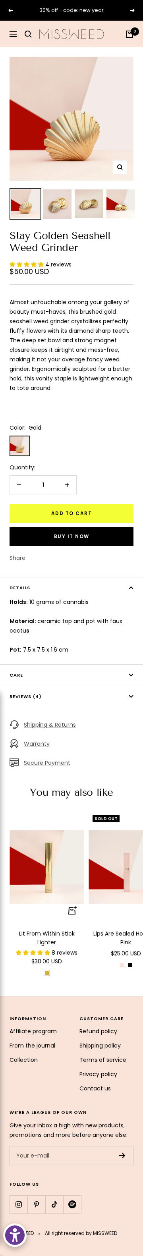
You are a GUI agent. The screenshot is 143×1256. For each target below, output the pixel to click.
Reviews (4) (26, 696)
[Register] (122, 1155)
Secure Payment (47, 763)
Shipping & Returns (50, 725)
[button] (27, 264)
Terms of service (102, 1060)
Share (17, 558)
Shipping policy (100, 1046)
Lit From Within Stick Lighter (47, 938)
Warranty (37, 744)
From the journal (32, 1046)
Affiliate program (33, 1031)
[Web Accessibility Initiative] (15, 1235)
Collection (24, 1060)
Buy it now (71, 536)
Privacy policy (98, 1074)
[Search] (28, 34)
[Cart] (129, 34)
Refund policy (98, 1031)
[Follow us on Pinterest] (36, 1204)
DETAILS (20, 588)
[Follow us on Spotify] (72, 1204)
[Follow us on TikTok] (54, 1204)
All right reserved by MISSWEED (81, 1233)
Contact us (95, 1088)
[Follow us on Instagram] (18, 1204)
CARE (17, 675)
